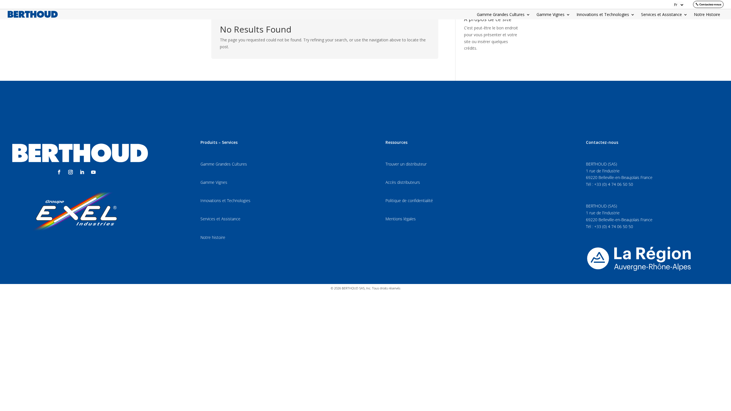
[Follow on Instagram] (70, 172)
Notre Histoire (707, 15)
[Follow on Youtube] (93, 172)
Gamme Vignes (551, 15)
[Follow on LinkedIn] (82, 172)
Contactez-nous (710, 4)
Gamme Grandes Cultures (501, 15)
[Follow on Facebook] (59, 172)
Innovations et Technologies (603, 15)
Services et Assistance (661, 15)
